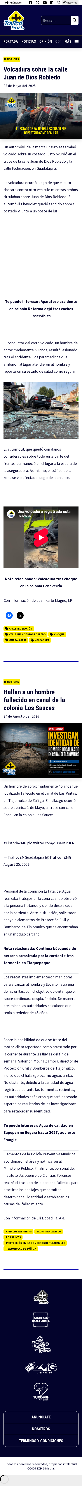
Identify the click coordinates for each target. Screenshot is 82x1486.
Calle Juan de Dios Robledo (27, 634)
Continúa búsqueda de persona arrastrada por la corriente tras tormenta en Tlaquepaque (39, 955)
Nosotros (41, 1429)
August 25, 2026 (16, 864)
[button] (41, 410)
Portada (10, 41)
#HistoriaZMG (14, 842)
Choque (59, 634)
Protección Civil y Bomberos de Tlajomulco (35, 1243)
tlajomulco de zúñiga (21, 1248)
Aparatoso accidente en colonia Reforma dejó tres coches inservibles (43, 308)
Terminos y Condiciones (41, 1440)
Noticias (28, 41)
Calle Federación (20, 628)
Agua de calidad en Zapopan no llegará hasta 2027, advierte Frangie (39, 1132)
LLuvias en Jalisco (49, 1231)
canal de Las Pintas (19, 1231)
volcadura (42, 640)
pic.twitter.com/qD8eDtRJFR (50, 842)
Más (68, 41)
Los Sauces (13, 1237)
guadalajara (17, 640)
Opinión (45, 41)
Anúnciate (41, 1417)
